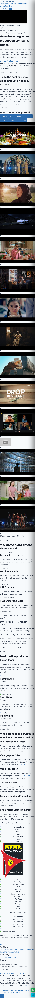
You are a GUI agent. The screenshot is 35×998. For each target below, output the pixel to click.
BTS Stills (16, 952)
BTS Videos (8, 952)
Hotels (12, 120)
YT (1, 944)
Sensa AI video (26, 776)
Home (2, 3)
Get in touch (4, 8)
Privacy (2, 988)
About (2, 957)
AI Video (7, 3)
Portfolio (13, 3)
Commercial (6, 116)
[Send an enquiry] (33, 995)
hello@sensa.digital (19, 973)
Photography (21, 3)
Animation (22, 120)
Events (4, 120)
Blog (10, 6)
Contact (14, 957)
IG (3, 944)
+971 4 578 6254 (6, 973)
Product (28, 116)
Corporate (18, 116)
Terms (28, 985)
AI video (22, 764)
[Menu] (10, 9)
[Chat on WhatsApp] (33, 990)
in (4, 944)
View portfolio (5, 61)
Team (7, 6)
